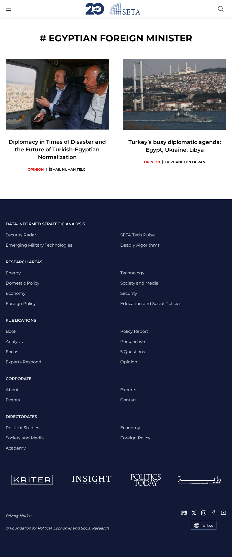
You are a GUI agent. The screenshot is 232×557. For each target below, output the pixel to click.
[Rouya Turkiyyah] (199, 480)
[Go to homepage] (112, 9)
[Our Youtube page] (223, 513)
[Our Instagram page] (204, 513)
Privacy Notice (18, 515)
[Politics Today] (145, 480)
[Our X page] (194, 513)
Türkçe (207, 525)
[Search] (221, 9)
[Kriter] (32, 480)
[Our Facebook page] (213, 513)
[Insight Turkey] (91, 480)
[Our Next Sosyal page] (184, 513)
